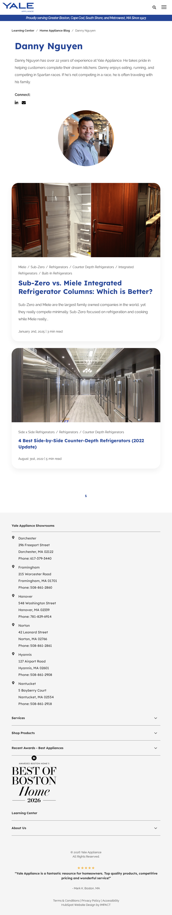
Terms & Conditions (66, 900)
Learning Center (23, 30)
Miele (22, 267)
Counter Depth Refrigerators (93, 267)
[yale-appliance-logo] (49, 7)
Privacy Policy (91, 900)
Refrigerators (58, 267)
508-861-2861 (41, 645)
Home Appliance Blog (55, 30)
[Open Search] (155, 7)
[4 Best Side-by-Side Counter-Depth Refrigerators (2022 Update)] (86, 408)
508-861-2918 (41, 704)
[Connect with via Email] (25, 102)
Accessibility (110, 900)
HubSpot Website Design (78, 905)
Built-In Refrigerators (57, 273)
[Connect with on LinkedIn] (18, 102)
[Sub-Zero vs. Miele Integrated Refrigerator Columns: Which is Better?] (86, 262)
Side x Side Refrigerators (36, 432)
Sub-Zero (38, 267)
